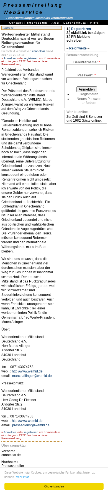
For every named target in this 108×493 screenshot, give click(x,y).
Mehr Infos (22, 477)
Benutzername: (86, 62)
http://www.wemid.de (27, 371)
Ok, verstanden (54, 486)
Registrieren (81, 29)
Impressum (37, 22)
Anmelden (10, 58)
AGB (55, 22)
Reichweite (78, 48)
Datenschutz (74, 22)
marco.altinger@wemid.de (32, 376)
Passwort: (87, 75)
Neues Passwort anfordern (89, 101)
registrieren (31, 58)
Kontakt (16, 22)
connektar (38, 50)
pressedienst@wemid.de (31, 425)
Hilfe (94, 22)
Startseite (8, 27)
